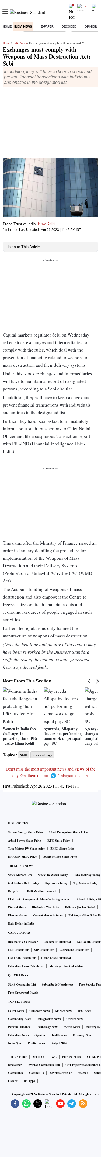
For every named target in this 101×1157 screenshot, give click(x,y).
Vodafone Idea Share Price (59, 857)
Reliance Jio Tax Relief (80, 907)
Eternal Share (17, 907)
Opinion (91, 26)
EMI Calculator (18, 950)
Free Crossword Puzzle (23, 992)
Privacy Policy (71, 1057)
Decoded (69, 26)
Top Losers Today (56, 883)
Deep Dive (14, 891)
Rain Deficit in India (21, 923)
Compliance (15, 1073)
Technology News (47, 1027)
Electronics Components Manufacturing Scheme (39, 899)
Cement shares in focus (48, 915)
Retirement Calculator (74, 950)
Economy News (82, 1035)
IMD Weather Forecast (42, 891)
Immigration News (49, 1019)
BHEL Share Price (62, 848)
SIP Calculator (44, 950)
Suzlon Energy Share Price (25, 832)
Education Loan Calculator (26, 966)
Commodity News (19, 1019)
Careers (13, 1081)
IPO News (84, 1011)
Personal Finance (19, 1027)
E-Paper (47, 26)
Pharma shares (17, 915)
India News (23, 26)
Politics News (36, 1043)
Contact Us (36, 1073)
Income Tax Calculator (23, 942)
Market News (63, 1011)
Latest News (16, 1011)
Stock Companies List (22, 984)
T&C (53, 1057)
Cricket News (74, 1019)
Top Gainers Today (85, 883)
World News (72, 1027)
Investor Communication (43, 1065)
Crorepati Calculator (57, 942)
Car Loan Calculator (22, 958)
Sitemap (83, 1073)
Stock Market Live (20, 875)
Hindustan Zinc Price (45, 907)
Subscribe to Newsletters (57, 984)
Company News (39, 1011)
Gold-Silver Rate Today (23, 883)
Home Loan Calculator (56, 958)
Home (7, 26)
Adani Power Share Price (24, 840)
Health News (59, 1035)
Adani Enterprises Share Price (68, 832)
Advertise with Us (60, 1073)
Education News (18, 1035)
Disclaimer (15, 1065)
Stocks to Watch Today (53, 875)
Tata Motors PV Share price (26, 848)
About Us (38, 1057)
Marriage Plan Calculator (66, 966)
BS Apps (29, 1081)
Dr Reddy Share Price (22, 857)
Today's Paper (17, 1057)
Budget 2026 (59, 1043)
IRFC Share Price (58, 840)
